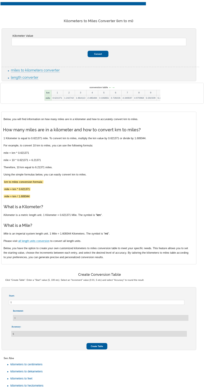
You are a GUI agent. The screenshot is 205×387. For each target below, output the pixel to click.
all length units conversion (33, 241)
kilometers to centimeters (26, 364)
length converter (24, 77)
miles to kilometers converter (35, 70)
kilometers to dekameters (26, 371)
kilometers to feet (21, 378)
